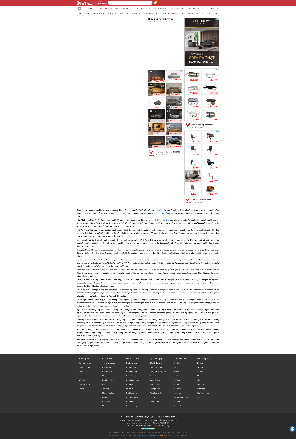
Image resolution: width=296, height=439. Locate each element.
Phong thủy (211, 8)
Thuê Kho (129, 401)
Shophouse (106, 376)
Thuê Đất (129, 389)
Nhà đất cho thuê (121, 8)
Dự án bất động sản (157, 359)
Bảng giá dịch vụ (85, 363)
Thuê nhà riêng (131, 371)
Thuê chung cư (131, 363)
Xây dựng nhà (177, 8)
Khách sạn (177, 393)
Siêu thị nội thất (194, 8)
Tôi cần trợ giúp (84, 367)
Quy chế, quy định (85, 384)
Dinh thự (176, 371)
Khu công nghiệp (156, 393)
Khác (199, 397)
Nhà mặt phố (107, 371)
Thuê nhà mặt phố (133, 376)
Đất (103, 384)
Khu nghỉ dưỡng (108, 393)
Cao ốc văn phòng (156, 367)
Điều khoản (83, 380)
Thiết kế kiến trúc (140, 8)
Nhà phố (176, 401)
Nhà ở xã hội (154, 384)
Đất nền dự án (107, 380)
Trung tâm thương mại (158, 371)
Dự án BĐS (89, 8)
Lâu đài (176, 376)
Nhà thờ (176, 384)
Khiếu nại (82, 376)
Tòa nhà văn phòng (180, 397)
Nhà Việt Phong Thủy (160, 213)
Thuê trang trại (131, 393)
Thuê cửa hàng (131, 406)
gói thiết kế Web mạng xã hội (146, 435)
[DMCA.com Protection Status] (148, 428)
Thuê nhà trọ (131, 384)
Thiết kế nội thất (160, 8)
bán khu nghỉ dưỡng (161, 220)
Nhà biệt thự (106, 367)
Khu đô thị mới (155, 376)
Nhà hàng (177, 389)
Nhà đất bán (104, 8)
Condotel (105, 397)
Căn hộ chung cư (108, 363)
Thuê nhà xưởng (132, 397)
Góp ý (81, 371)
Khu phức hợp (155, 380)
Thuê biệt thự (131, 367)
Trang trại (105, 389)
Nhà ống (176, 380)
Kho (103, 406)
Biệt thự (152, 397)
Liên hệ (81, 389)
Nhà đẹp (176, 363)
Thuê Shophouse (132, 380)
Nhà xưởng (106, 401)
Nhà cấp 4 (177, 406)
